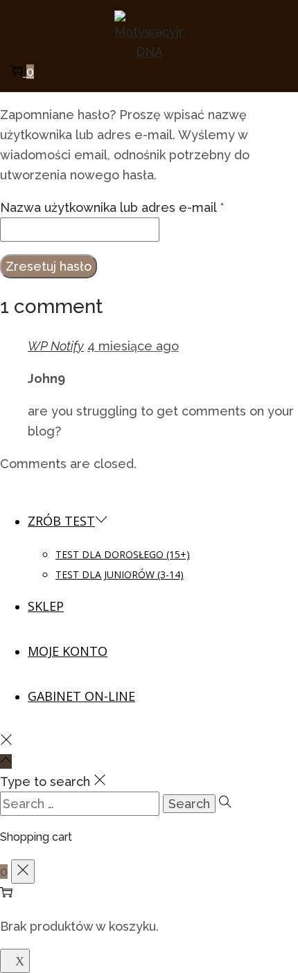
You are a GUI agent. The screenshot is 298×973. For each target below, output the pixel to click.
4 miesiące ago (133, 346)
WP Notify (56, 346)
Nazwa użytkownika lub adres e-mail (112, 207)
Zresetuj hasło (48, 266)
